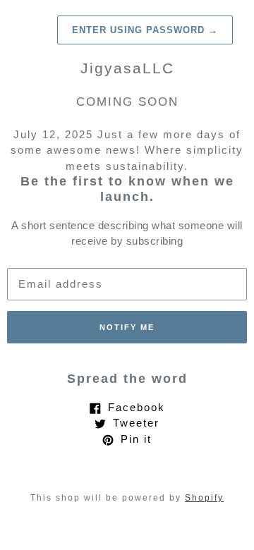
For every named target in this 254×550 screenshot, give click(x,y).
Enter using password (145, 30)
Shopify (204, 498)
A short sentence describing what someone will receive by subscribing (127, 233)
